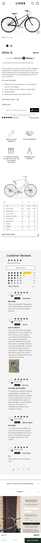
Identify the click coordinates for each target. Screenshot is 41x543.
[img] (21, 292)
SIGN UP (31, 523)
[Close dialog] (40, 497)
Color (4, 540)
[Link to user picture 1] (14, 366)
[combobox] (24, 512)
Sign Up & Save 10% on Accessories (20, 484)
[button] (7, 117)
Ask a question (34, 117)
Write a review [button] (20, 268)
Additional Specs (10, 99)
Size (15, 540)
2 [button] (18, 469)
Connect (20, 492)
